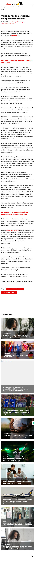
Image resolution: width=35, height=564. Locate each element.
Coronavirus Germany (9, 292)
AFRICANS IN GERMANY (7, 24)
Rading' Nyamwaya (18, 22)
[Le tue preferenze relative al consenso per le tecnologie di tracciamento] (33, 423)
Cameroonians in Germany (14, 289)
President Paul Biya (12, 230)
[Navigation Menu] (32, 5)
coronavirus (15, 36)
